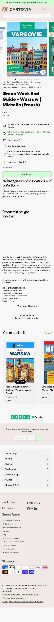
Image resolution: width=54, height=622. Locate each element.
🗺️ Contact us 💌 (9, 524)
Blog (4, 535)
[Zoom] (43, 72)
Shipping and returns (10, 538)
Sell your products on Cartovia (14, 542)
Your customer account (11, 528)
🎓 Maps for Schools (10, 552)
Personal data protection (14, 598)
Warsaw (20, 196)
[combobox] (27, 15)
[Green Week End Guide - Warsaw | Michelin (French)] (27, 235)
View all (48, 333)
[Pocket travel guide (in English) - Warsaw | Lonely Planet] (20, 371)
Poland (15, 194)
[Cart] (43, 9)
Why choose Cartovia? (11, 520)
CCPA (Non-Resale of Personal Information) (22, 601)
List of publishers (9, 545)
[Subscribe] (38, 438)
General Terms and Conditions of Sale (20, 594)
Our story (6, 531)
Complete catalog (9, 549)
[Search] (50, 15)
